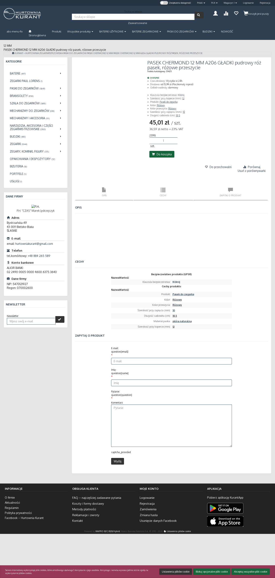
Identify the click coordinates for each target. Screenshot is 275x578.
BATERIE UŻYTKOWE (111, 31)
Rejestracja (265, 2)
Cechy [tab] (163, 195)
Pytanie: (121, 393)
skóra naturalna (182, 321)
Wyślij (117, 461)
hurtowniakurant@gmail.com (34, 243)
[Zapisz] (59, 319)
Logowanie (248, 2)
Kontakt (77, 521)
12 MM (110, 53)
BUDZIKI (208, 31)
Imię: (119, 371)
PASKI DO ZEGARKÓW (180, 31)
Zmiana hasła (149, 515)
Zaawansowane (137, 23)
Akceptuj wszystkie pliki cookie (250, 571)
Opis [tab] (104, 195)
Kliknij (181, 95)
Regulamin (12, 508)
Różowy (161, 105)
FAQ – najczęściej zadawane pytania (96, 498)
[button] (201, 3)
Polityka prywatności (18, 513)
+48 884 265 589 (39, 255)
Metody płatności (84, 509)
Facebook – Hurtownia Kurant (24, 518)
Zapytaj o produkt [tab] (230, 195)
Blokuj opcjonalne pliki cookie (212, 571)
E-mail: (119, 350)
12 (183, 98)
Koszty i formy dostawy (88, 503)
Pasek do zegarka (169, 101)
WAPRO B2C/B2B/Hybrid (107, 531)
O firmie (10, 497)
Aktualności (12, 502)
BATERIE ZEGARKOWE (145, 31)
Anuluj (268, 558)
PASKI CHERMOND (96, 53)
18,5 (178, 115)
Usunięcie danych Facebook (158, 521)
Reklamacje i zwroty (85, 515)
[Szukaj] (199, 15)
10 (184, 111)
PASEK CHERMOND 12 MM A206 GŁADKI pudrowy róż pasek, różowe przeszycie (158, 53)
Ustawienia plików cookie (178, 531)
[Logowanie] (215, 13)
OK (256, 558)
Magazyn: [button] (229, 2)
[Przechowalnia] (236, 13)
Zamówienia (148, 509)
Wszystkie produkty (79, 31)
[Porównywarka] (226, 13)
